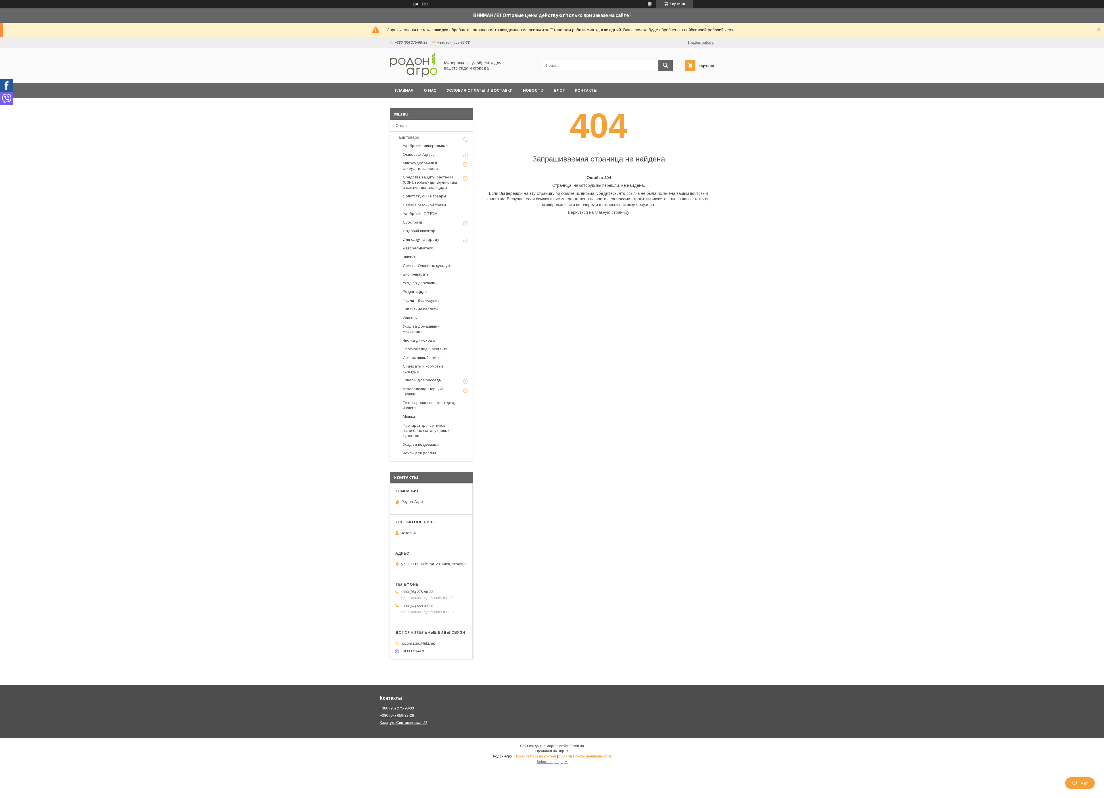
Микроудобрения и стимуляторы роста (420, 165)
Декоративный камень (422, 357)
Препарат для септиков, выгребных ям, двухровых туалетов (426, 430)
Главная (404, 90)
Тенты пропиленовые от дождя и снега (431, 405)
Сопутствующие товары (424, 196)
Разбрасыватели (418, 248)
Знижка (409, 257)
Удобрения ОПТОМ (420, 213)
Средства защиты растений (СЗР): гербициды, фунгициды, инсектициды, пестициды (430, 182)
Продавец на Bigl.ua (552, 751)
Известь (410, 318)
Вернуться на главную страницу (598, 212)
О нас (430, 90)
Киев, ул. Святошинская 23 (404, 722)
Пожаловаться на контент (535, 756)
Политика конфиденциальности (585, 756)
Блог (559, 90)
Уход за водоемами (421, 444)
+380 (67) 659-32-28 (397, 715)
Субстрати (412, 222)
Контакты (586, 90)
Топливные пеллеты (420, 309)
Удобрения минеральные (425, 146)
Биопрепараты (416, 274)
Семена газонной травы (424, 205)
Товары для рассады (422, 380)
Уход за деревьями (420, 283)
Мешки (409, 416)
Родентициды (415, 291)
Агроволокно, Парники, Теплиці (423, 391)
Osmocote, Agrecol (419, 154)
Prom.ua (577, 746)
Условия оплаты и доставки (480, 90)
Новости (533, 90)
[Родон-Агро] (413, 75)
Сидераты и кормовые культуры (423, 369)
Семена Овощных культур (426, 266)
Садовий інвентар (419, 231)
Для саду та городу (421, 239)
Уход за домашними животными (421, 329)
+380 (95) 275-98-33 (397, 708)
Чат (1084, 783)
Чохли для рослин (419, 453)
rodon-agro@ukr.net (418, 643)
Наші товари (407, 137)
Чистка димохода (419, 340)
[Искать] (665, 65)
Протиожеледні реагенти (425, 349)
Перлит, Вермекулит (421, 300)
